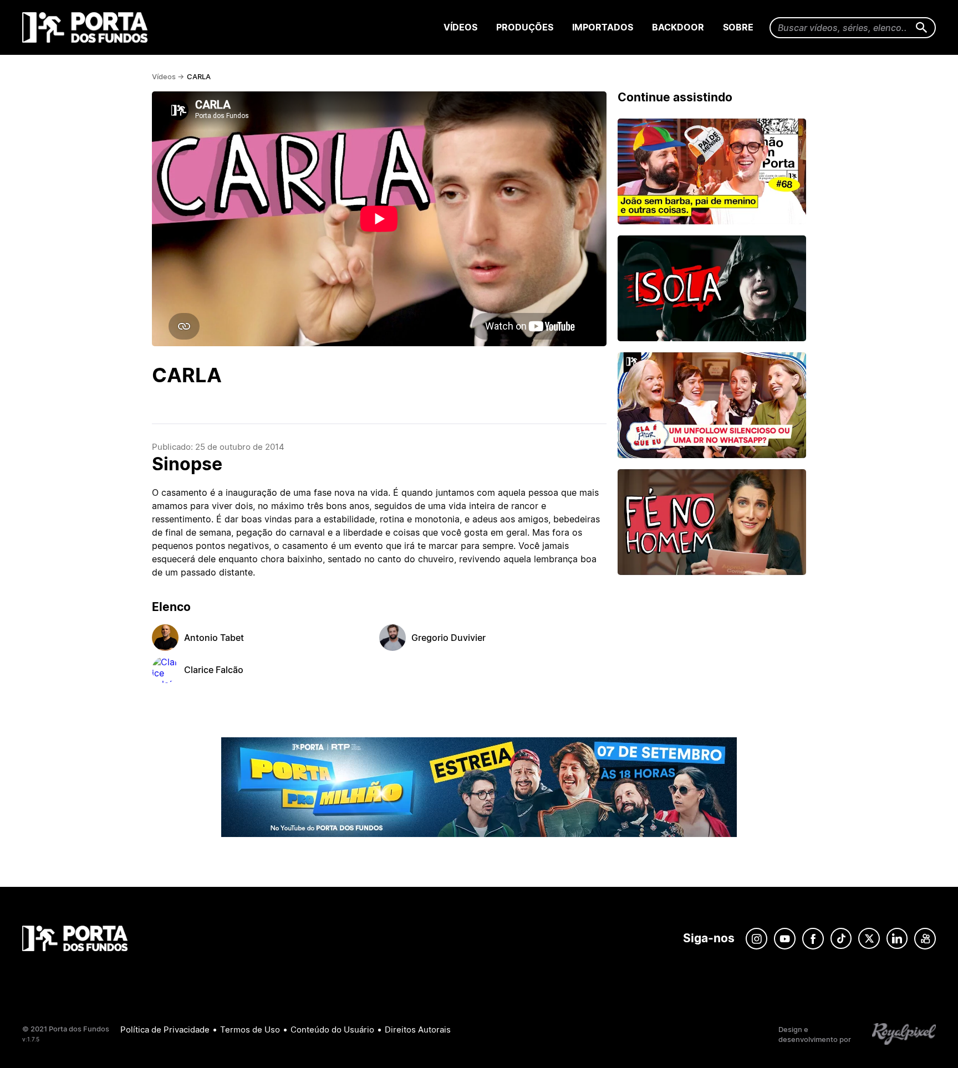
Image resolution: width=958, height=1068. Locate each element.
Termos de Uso (250, 1029)
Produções (524, 27)
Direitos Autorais (418, 1029)
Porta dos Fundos (87, 27)
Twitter (869, 938)
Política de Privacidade (165, 1029)
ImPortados (602, 27)
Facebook (813, 938)
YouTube (785, 938)
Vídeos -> (168, 76)
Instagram (756, 938)
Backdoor (678, 27)
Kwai (925, 938)
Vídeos (460, 27)
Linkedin (897, 938)
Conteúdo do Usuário (332, 1029)
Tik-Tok (841, 938)
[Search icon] (922, 28)
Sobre (738, 27)
